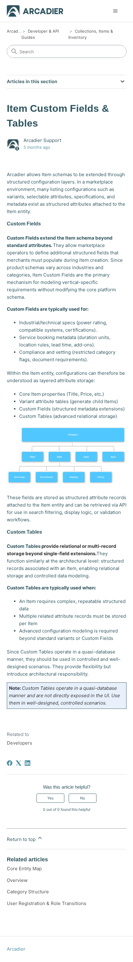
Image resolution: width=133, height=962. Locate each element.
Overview (17, 880)
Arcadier (15, 31)
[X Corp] (18, 763)
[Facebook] (9, 763)
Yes (50, 798)
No (82, 798)
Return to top (22, 839)
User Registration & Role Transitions (46, 903)
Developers (19, 743)
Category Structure (28, 892)
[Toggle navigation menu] (116, 11)
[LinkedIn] (27, 763)
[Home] (35, 11)
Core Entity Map (24, 868)
